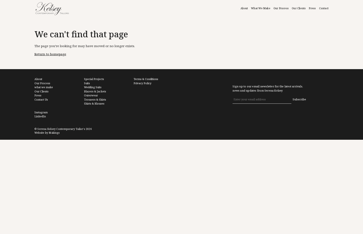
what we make (43, 87)
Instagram (41, 112)
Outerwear (91, 95)
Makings (54, 133)
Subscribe (299, 99)
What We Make (260, 8)
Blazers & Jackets (95, 91)
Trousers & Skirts (95, 100)
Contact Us (41, 100)
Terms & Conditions (146, 79)
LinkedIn (40, 116)
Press (312, 8)
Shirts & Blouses (94, 104)
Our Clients (299, 8)
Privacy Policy (142, 83)
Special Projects (94, 79)
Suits (87, 83)
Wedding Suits (92, 87)
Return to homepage (50, 54)
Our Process (281, 8)
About (244, 8)
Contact (324, 8)
